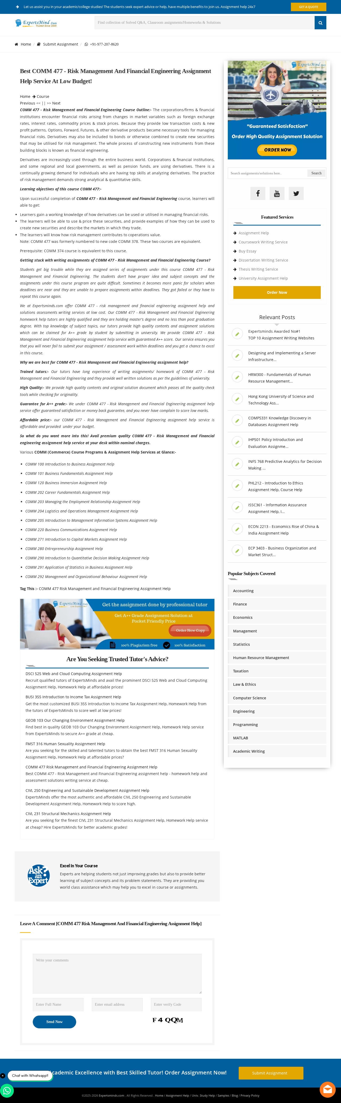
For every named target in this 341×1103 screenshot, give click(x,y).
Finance (240, 604)
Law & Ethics (244, 684)
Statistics (241, 644)
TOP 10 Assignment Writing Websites (281, 337)
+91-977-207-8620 (103, 44)
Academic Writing (249, 751)
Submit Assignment (60, 44)
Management (245, 630)
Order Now (277, 292)
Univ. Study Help (203, 1095)
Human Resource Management (261, 657)
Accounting (243, 590)
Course (43, 96)
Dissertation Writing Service (263, 260)
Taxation (241, 670)
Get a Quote (308, 7)
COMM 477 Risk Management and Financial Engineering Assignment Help (105, 588)
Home (26, 44)
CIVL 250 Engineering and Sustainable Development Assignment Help (87, 790)
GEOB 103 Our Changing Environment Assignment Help (75, 720)
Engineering (244, 711)
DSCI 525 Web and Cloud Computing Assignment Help (74, 673)
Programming (245, 724)
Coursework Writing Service (263, 241)
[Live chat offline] (328, 1090)
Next (56, 103)
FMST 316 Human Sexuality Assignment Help (65, 743)
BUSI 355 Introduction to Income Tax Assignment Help (73, 696)
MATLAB (240, 737)
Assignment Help (254, 232)
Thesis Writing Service (258, 269)
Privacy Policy (250, 1095)
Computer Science (249, 697)
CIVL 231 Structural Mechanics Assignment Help (68, 813)
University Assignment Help (263, 278)
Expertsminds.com (112, 1095)
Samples (223, 1095)
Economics (243, 617)
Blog (235, 1095)
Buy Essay (247, 251)
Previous (27, 103)
